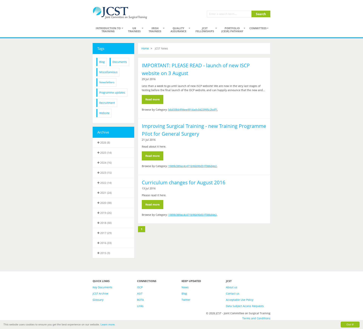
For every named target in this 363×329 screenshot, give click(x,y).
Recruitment (107, 103)
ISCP (140, 287)
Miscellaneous (108, 72)
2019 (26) (105, 213)
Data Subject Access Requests (245, 306)
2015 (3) (104, 253)
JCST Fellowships (204, 29)
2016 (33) (105, 243)
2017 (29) (105, 233)
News (185, 287)
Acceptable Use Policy (239, 300)
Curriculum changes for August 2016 (183, 182)
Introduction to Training (108, 29)
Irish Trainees (155, 29)
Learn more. (108, 324)
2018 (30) (105, 223)
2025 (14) (105, 152)
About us (231, 287)
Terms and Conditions (256, 318)
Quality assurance (178, 29)
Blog (102, 62)
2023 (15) (105, 172)
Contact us (232, 293)
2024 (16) (105, 162)
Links (140, 306)
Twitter (186, 300)
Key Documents (102, 287)
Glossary (98, 300)
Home (145, 48)
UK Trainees (134, 29)
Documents (119, 62)
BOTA (140, 300)
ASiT (140, 293)
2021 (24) (105, 193)
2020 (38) (105, 203)
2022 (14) (105, 182)
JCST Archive (100, 293)
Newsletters (106, 82)
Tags (100, 48)
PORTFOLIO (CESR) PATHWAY (232, 29)
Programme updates (112, 92)
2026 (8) (104, 142)
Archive (103, 132)
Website (104, 113)
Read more (152, 99)
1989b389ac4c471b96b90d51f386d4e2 (192, 166)
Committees (258, 28)
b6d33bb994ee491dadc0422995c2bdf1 (192, 109)
